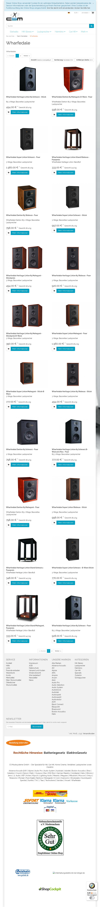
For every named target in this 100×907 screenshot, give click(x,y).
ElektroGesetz (77, 753)
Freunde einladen (13, 670)
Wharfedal (75, 780)
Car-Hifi (72, 31)
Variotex (60, 780)
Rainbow (39, 778)
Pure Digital (30, 778)
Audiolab (55, 692)
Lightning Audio (46, 776)
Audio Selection (58, 685)
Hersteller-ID (63, 60)
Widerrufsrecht (35, 673)
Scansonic (65, 778)
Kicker (28, 776)
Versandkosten (89, 734)
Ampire (55, 675)
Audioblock (56, 690)
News (31, 680)
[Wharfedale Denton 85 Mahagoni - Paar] (27, 489)
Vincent (67, 780)
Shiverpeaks (75, 778)
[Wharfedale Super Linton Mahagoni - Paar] (73, 315)
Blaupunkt (56, 707)
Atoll (53, 680)
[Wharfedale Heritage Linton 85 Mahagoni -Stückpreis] (27, 257)
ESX (49, 773)
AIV (53, 668)
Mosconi (82, 776)
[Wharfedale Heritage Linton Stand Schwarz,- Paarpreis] (27, 550)
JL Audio (16, 776)
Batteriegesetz (54, 753)
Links (8, 668)
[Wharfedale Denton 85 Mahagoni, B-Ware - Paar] (73, 79)
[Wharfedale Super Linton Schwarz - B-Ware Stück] (73, 550)
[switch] (92, 897)
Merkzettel (10, 678)
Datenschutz (34, 668)
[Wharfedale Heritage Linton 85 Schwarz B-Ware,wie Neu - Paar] (73, 431)
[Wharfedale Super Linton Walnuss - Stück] (73, 489)
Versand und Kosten (37, 670)
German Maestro (63, 773)
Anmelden (85, 13)
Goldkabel (75, 773)
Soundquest (86, 778)
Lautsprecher (43, 31)
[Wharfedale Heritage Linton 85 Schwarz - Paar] (73, 607)
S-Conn (57, 778)
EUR (75, 13)
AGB (31, 666)
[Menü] (96, 883)
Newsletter (33, 678)
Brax (88, 771)
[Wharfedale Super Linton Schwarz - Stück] (73, 197)
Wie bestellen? (35, 675)
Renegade (48, 778)
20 (84, 60)
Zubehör (78, 675)
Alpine (54, 670)
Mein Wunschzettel (13, 680)
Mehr (54, 714)
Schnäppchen (80, 678)
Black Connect (57, 704)
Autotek (67, 771)
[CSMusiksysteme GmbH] (15, 17)
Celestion (11, 773)
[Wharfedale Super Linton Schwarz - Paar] (27, 139)
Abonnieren (37, 727)
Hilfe (8, 666)
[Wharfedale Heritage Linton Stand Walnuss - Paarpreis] (73, 139)
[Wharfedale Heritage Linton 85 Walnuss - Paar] (73, 257)
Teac (42, 780)
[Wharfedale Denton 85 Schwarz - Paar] (27, 431)
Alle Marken (56, 663)
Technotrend (50, 780)
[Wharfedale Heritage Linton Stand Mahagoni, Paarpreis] (27, 607)
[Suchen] (91, 26)
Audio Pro (56, 683)
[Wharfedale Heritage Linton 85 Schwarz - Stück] (27, 79)
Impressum (33, 663)
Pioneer (22, 778)
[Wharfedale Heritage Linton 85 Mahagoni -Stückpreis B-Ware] (27, 315)
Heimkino (59, 31)
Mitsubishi (73, 776)
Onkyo (89, 776)
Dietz (32, 773)
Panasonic (13, 778)
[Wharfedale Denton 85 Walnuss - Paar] (27, 197)
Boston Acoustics (59, 712)
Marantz (56, 776)
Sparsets (78, 673)
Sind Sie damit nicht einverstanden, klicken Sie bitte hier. (68, 8)
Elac (45, 773)
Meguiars (64, 776)
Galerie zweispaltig (40, 60)
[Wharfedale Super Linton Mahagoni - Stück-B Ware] (27, 373)
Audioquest (56, 695)
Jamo (10, 776)
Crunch (19, 773)
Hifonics (89, 773)
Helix (83, 773)
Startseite (14, 31)
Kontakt (9, 663)
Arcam (54, 678)
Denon (25, 773)
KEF (23, 776)
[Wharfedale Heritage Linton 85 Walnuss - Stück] (73, 373)
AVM (53, 702)
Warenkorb (10, 673)
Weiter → (27, 56)
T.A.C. (37, 780)
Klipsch (35, 776)
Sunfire (30, 780)
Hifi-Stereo (27, 31)
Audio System (57, 687)
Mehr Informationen (20, 112)
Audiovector (56, 699)
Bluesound (56, 709)
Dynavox (38, 773)
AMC (54, 673)
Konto (8, 675)
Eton (53, 773)
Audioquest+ (56, 697)
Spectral (23, 780)
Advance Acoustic (59, 666)
